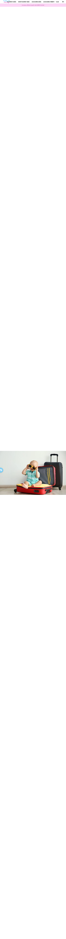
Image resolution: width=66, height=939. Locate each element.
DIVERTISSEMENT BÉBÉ (24, 2)
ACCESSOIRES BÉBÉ (36, 2)
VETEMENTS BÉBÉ (11, 2)
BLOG (57, 2)
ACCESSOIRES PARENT (48, 2)
